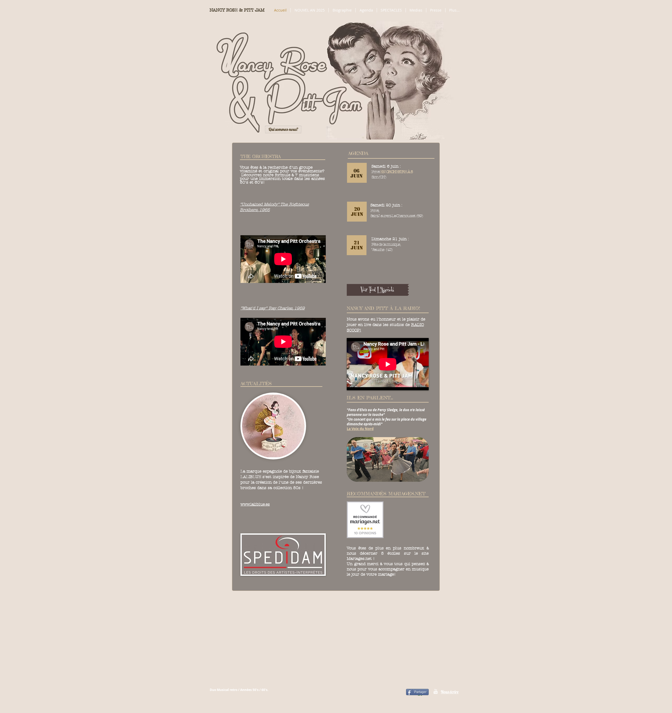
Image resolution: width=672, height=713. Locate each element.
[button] (416, 10)
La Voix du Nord (360, 428)
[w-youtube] (435, 691)
